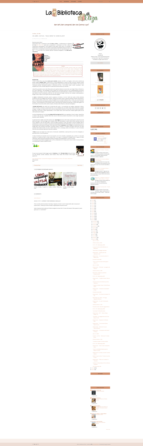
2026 (93, 200)
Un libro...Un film (36, 33)
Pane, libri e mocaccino (96, 390)
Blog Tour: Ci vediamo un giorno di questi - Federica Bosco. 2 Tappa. (102, 178)
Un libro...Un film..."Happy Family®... (68, 187)
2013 (93, 368)
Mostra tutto (108, 429)
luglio (94, 229)
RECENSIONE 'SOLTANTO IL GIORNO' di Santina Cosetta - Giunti (102, 408)
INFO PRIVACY (37, 198)
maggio (94, 232)
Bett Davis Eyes (40, 45)
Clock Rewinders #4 (97, 366)
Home (60, 1)
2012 (93, 369)
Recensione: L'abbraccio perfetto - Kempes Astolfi (100, 273)
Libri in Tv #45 (96, 333)
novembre (95, 223)
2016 (93, 216)
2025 (93, 202)
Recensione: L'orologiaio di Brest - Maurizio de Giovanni (102, 169)
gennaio (94, 239)
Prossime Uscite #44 (97, 292)
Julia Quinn (100, 83)
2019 (93, 211)
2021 (93, 208)
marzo (94, 235)
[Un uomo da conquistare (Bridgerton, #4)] (100, 81)
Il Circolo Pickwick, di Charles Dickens (101, 399)
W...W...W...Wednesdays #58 (99, 245)
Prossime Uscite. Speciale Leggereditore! (101, 306)
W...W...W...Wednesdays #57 (99, 276)
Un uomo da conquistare (100, 82)
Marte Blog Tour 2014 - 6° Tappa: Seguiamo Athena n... (100, 298)
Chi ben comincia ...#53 (97, 304)
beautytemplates (96, 444)
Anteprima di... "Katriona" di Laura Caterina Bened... (100, 327)
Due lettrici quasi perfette (97, 421)
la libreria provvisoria (96, 398)
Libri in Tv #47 (96, 240)
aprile (94, 234)
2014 (93, 219)
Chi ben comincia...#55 (97, 242)
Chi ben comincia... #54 (97, 270)
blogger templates (107, 444)
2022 (93, 206)
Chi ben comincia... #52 (97, 339)
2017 (93, 214)
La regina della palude (100, 391)
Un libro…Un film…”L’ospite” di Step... (40, 187)
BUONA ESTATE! (99, 414)
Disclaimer (73, 1)
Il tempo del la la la (100, 95)
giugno (94, 231)
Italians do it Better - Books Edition (99, 413)
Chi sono (100, 63)
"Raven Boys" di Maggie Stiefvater (100, 250)
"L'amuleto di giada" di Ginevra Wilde (100, 341)
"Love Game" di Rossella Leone (99, 311)
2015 (93, 218)
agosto (94, 227)
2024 (93, 203)
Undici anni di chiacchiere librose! (100, 423)
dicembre (95, 221)
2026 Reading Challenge (100, 136)
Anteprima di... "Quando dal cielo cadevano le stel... (99, 253)
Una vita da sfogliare (96, 405)
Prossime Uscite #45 (97, 259)
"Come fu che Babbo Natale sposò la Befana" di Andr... (100, 349)
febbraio (94, 237)
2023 (93, 205)
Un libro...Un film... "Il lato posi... (55, 187)
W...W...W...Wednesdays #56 (99, 308)
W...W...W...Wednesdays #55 (99, 343)
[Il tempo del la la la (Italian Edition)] (100, 93)
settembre (95, 226)
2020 (93, 210)
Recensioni (66, 1)
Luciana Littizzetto (100, 96)
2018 (93, 213)
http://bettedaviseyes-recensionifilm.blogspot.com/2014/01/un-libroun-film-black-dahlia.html (52, 158)
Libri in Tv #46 (96, 265)
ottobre (94, 224)
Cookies (80, 1)
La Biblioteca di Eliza (37, 38)
